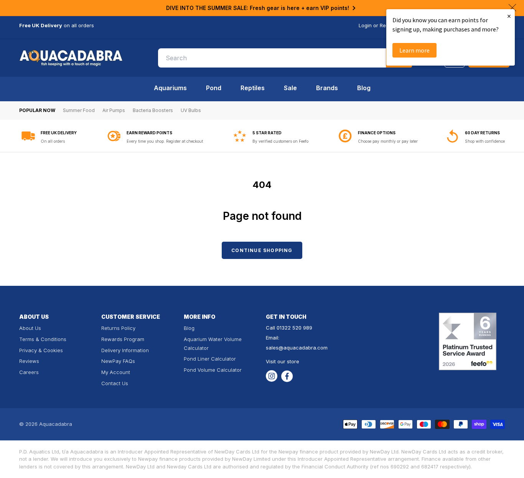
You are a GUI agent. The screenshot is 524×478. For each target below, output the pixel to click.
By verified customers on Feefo (280, 141)
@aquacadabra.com (303, 347)
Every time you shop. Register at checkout (165, 141)
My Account (115, 372)
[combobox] (285, 58)
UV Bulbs (191, 110)
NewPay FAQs (118, 361)
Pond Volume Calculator (213, 370)
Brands (327, 88)
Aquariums (170, 88)
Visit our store (282, 361)
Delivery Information (125, 350)
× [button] (509, 16)
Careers (29, 372)
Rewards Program (122, 339)
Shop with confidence (485, 141)
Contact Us (114, 383)
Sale (290, 88)
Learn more (414, 50)
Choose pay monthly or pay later (388, 141)
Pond (213, 88)
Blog (364, 88)
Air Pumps (113, 110)
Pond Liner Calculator (210, 359)
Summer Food (79, 110)
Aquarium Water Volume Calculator (213, 343)
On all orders (53, 141)
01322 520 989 (294, 328)
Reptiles (253, 88)
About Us (30, 328)
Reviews (29, 361)
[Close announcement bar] (512, 8)
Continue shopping (261, 250)
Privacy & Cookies (41, 350)
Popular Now (37, 110)
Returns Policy (118, 328)
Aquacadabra (55, 424)
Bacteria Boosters (153, 110)
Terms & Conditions (42, 339)
